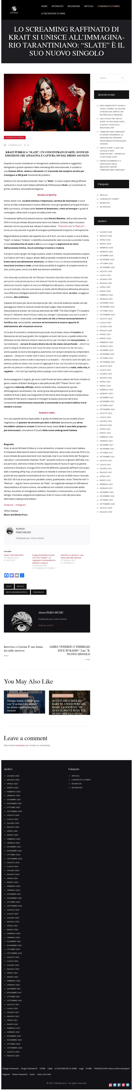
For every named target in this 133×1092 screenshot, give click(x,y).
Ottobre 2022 (106, 405)
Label (50, 1068)
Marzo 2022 (105, 433)
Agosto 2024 (106, 319)
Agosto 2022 (106, 413)
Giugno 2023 (106, 374)
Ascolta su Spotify (46, 194)
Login (81, 1068)
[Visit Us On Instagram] (110, 1084)
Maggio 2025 (106, 283)
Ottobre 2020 (106, 500)
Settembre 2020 (107, 504)
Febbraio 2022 (106, 437)
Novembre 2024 (107, 307)
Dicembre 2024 (107, 303)
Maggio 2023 (106, 378)
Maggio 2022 (106, 425)
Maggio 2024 (106, 330)
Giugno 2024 (106, 326)
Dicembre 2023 (107, 350)
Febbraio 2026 (106, 247)
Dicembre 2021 (107, 445)
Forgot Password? (29, 1068)
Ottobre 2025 (106, 263)
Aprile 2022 (105, 429)
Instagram (20, 504)
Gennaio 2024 (106, 346)
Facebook (8, 504)
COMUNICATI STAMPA (14, 137)
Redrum (79, 226)
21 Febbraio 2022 (15, 145)
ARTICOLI (104, 195)
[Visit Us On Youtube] (123, 1084)
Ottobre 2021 (106, 452)
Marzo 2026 (105, 244)
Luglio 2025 (105, 275)
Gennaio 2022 (106, 441)
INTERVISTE (105, 203)
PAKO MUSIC (23, 532)
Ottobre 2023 (106, 358)
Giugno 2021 (106, 468)
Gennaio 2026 (106, 251)
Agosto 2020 (106, 508)
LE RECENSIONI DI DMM (66, 1068)
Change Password (10, 1068)
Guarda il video (47, 412)
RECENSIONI (105, 207)
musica (20, 586)
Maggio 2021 (106, 472)
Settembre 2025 (107, 267)
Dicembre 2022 (107, 397)
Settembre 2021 (107, 456)
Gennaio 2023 (106, 393)
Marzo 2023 (105, 386)
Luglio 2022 (105, 417)
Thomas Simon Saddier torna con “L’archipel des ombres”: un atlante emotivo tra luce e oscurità (23, 705)
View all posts (45, 625)
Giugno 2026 (106, 232)
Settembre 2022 (107, 409)
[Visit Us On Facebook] (119, 1084)
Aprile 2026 (105, 240)
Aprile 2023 (105, 382)
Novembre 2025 (107, 259)
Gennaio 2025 (106, 299)
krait (9, 586)
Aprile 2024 (105, 334)
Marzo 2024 (105, 338)
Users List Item (44, 1074)
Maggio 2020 (106, 512)
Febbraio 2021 (106, 484)
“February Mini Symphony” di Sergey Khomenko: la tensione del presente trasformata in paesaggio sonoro (113, 138)
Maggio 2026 (106, 236)
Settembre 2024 (107, 314)
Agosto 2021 (106, 460)
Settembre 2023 (107, 362)
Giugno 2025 (106, 279)
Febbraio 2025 (106, 295)
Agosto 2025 (106, 271)
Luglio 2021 (105, 464)
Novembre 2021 (107, 449)
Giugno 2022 (106, 421)
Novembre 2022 (107, 401)
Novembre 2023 (107, 354)
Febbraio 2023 (106, 389)
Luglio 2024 (105, 322)
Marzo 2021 (105, 480)
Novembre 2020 (107, 496)
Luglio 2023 (105, 370)
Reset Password (19, 1074)
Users (32, 1074)
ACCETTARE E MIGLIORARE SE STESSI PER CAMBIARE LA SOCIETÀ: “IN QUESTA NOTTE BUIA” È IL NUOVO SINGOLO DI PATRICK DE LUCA (69, 708)
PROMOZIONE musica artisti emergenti (112, 1068)
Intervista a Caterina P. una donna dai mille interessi (72, 556)
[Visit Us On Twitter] (115, 1084)
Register (6, 1074)
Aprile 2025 (105, 287)
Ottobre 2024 (106, 311)
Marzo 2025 (105, 291)
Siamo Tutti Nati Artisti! (13, 555)
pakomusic (38, 592)
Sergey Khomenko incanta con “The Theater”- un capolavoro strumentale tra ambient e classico (43, 559)
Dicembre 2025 (107, 255)
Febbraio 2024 (106, 342)
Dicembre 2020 (107, 492)
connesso (20, 745)
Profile (89, 1068)
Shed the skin (65, 226)
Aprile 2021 (105, 476)
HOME (42, 1068)
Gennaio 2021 (106, 488)
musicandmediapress (17, 592)
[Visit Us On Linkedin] (127, 1084)
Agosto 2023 (106, 366)
